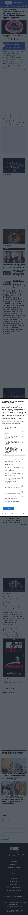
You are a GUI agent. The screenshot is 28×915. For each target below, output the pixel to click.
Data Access (14, 513)
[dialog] (14, 457)
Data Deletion (5, 513)
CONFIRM (8, 508)
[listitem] (14, 428)
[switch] (22, 431)
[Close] (25, 401)
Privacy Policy (22, 513)
